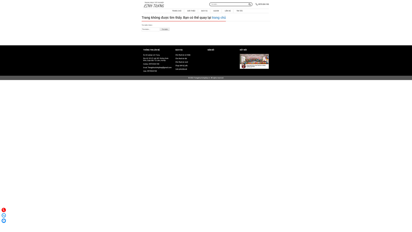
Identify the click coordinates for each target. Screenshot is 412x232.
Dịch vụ (204, 11)
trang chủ (219, 18)
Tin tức (239, 11)
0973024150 (152, 71)
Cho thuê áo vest (181, 62)
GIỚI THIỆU (191, 11)
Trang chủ (176, 11)
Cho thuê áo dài (181, 58)
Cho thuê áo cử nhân (182, 55)
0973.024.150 (154, 64)
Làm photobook (181, 69)
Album (216, 11)
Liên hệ (228, 11)
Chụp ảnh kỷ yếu (181, 66)
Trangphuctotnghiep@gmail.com (160, 67)
